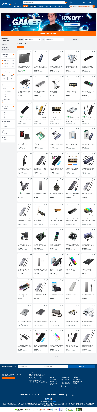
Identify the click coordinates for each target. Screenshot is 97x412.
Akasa (5, 96)
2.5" (4, 123)
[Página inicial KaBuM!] (6, 4)
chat (25, 379)
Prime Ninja (6, 66)
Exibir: (43, 39)
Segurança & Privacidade (75, 377)
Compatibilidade (6, 121)
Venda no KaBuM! (53, 381)
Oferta (5, 85)
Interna (5, 141)
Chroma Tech (7, 99)
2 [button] (55, 356)
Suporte (4, 130)
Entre (73, 2)
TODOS (20, 47)
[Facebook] (29, 394)
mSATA (5, 126)
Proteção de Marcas (65, 377)
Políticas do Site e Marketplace (53, 384)
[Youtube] (38, 394)
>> (60, 356)
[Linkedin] (41, 394)
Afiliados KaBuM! (53, 379)
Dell (4, 101)
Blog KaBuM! (52, 375)
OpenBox (6, 63)
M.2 (4, 124)
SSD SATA (4, 51)
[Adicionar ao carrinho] (31, 51)
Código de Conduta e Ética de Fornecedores (65, 383)
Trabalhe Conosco (77, 387)
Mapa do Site (87, 375)
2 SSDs (5, 133)
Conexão (4, 112)
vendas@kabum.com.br (22, 382)
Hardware (54, 6)
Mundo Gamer (42, 6)
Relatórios (75, 385)
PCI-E (5, 114)
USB (4, 117)
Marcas (4, 88)
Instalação (4, 137)
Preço (3, 70)
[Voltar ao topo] (48, 399)
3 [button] (57, 356)
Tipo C (5, 116)
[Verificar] (19, 410)
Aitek (5, 94)
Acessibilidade (88, 373)
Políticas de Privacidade (66, 375)
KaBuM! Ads (52, 377)
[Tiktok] (44, 394)
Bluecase (6, 97)
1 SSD (5, 132)
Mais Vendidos (33, 6)
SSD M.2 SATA (5, 47)
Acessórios (20, 11)
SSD (16, 11)
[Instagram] (32, 394)
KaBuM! (5, 56)
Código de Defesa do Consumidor (65, 386)
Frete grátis (6, 60)
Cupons (25, 6)
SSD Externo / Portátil (6, 46)
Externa (5, 139)
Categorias (5, 106)
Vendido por (5, 54)
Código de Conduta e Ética (65, 380)
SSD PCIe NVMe (5, 49)
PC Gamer (60, 6)
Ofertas (4, 83)
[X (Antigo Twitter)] (35, 394)
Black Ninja (48, 6)
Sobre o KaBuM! (53, 373)
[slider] (2, 74)
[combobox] (44, 2)
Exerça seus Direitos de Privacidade (77, 373)
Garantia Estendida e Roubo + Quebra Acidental (77, 382)
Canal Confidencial (77, 379)
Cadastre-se (75, 3)
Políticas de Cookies (65, 373)
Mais (65, 6)
